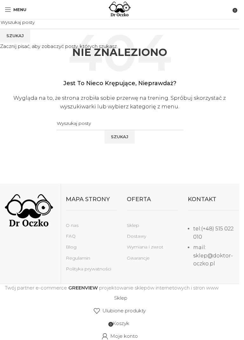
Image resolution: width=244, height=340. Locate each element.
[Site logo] (120, 9)
